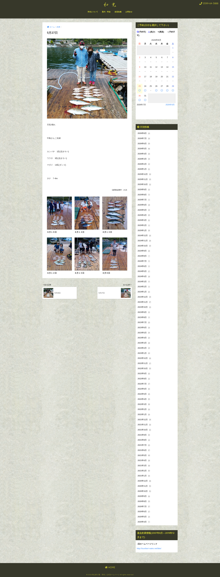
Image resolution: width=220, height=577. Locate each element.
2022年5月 (144, 394)
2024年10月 (144, 246)
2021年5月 (144, 455)
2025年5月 (144, 210)
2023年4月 (144, 338)
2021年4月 (144, 460)
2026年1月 (144, 169)
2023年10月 (144, 307)
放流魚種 (118, 12)
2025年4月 (144, 215)
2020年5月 (144, 517)
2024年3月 (143, 281)
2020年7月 (144, 506)
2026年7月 (144, 138)
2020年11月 (144, 486)
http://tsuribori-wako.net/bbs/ (149, 548)
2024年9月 (144, 251)
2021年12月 (144, 420)
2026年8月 (144, 133)
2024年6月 (143, 266)
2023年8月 (143, 317)
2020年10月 (144, 491)
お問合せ (128, 12)
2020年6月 (144, 511)
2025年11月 (144, 179)
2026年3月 (144, 159)
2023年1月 (144, 353)
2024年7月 (143, 261)
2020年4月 (143, 522)
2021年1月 (144, 476)
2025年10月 (144, 184)
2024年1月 (144, 292)
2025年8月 (143, 195)
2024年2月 (143, 287)
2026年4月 (144, 154)
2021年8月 (144, 440)
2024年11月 (144, 241)
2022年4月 (144, 399)
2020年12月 (144, 481)
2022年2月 (144, 409)
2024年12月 (144, 235)
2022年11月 (144, 363)
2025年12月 (144, 174)
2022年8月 (144, 379)
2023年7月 (144, 322)
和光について (93, 12)
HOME (111, 567)
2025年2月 (143, 225)
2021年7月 (144, 445)
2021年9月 (144, 435)
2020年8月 (144, 501)
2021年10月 (144, 430)
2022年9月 (144, 373)
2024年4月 (144, 276)
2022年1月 (144, 414)
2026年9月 (170, 105)
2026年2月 (144, 164)
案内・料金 (106, 12)
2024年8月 (143, 256)
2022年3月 (144, 404)
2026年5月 (144, 149)
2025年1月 (144, 230)
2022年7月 (144, 384)
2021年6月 (144, 450)
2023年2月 (144, 348)
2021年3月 (144, 465)
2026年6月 (144, 143)
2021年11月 (144, 425)
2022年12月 (144, 358)
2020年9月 (144, 496)
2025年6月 (144, 205)
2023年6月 (144, 327)
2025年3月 (144, 220)
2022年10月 (144, 368)
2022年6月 (144, 389)
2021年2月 (144, 471)
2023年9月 (144, 312)
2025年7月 (143, 200)
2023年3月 (144, 343)
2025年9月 (144, 189)
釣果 (125, 190)
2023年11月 (144, 302)
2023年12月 (144, 297)
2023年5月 (144, 333)
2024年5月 (144, 271)
